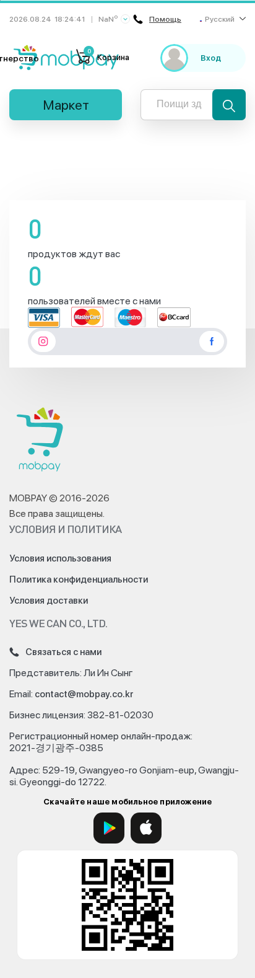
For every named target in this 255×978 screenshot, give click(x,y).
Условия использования (60, 558)
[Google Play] (108, 828)
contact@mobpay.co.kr (84, 694)
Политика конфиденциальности (78, 579)
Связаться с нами (63, 652)
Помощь (165, 19)
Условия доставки (48, 600)
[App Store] (146, 828)
